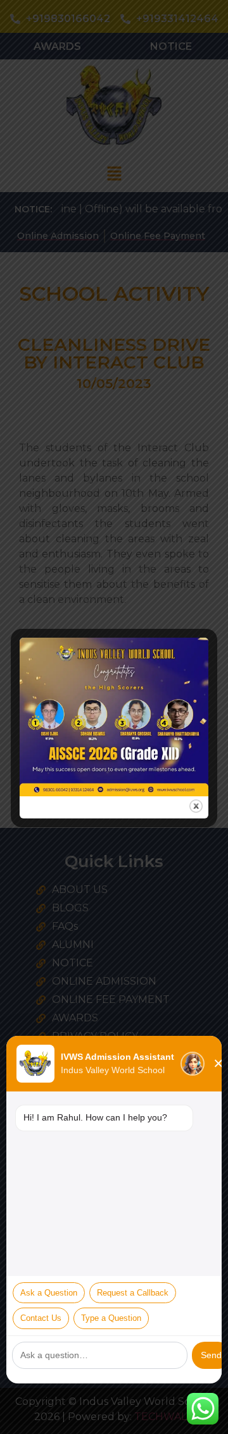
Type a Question (111, 1318)
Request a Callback (132, 1292)
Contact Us (40, 1318)
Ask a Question (48, 1292)
